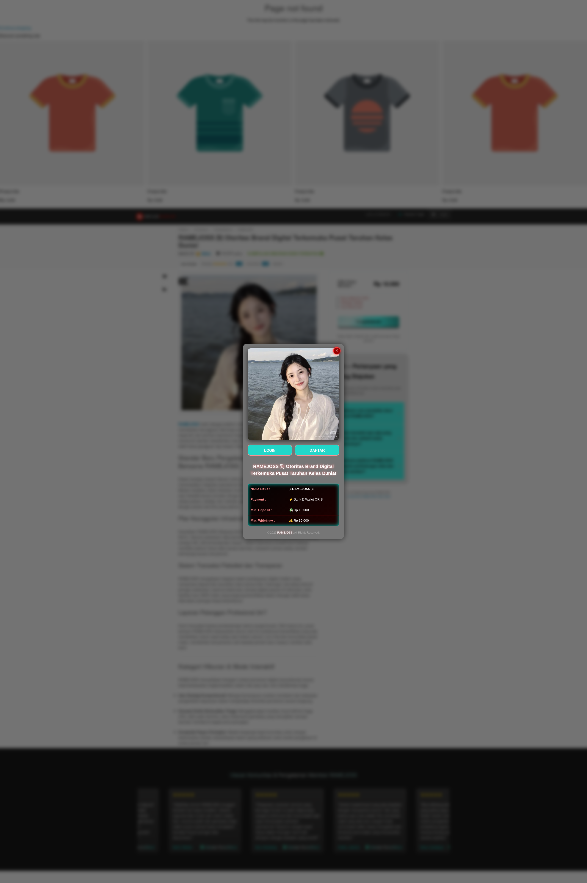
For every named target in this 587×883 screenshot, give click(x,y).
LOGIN (270, 450)
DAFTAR (317, 450)
